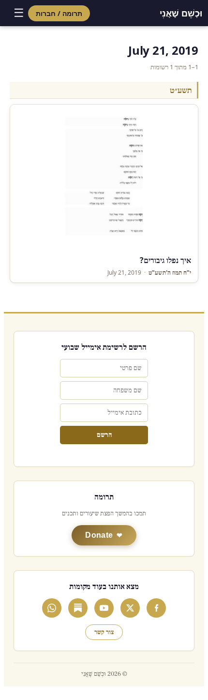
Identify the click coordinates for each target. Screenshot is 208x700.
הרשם (104, 435)
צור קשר (104, 632)
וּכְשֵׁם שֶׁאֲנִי (181, 13)
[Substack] (78, 608)
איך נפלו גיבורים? (165, 260)
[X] (130, 608)
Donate (99, 535)
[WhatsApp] (51, 608)
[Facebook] (156, 608)
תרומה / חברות (59, 13)
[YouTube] (104, 608)
